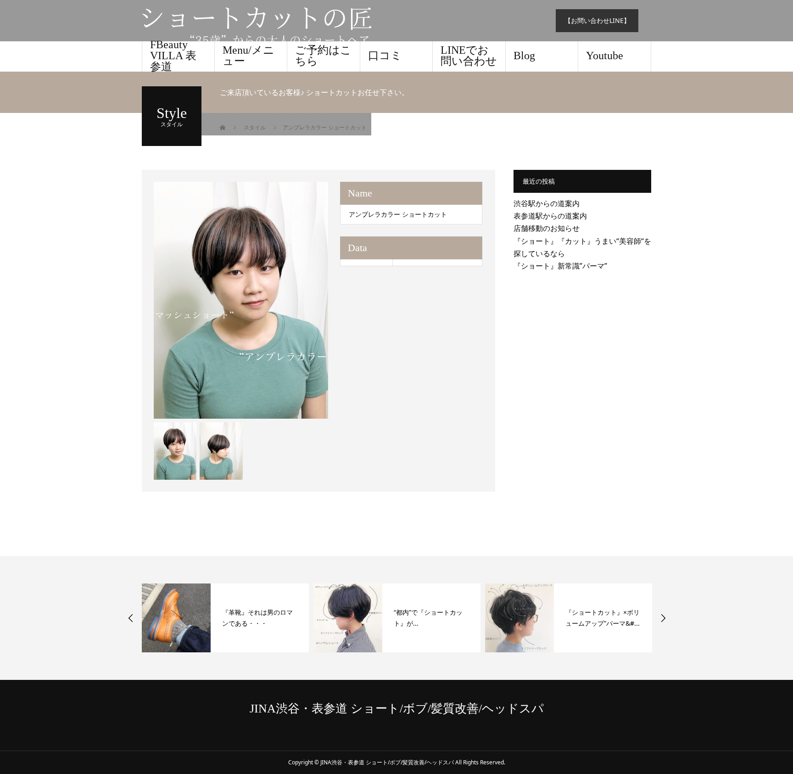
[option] (241, 300)
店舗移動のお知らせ (547, 228)
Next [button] (663, 618)
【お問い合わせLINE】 (597, 20)
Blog (524, 56)
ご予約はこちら (323, 55)
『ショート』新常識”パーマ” (560, 266)
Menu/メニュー (248, 55)
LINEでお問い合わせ (469, 55)
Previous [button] (130, 618)
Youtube (604, 56)
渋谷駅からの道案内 (547, 203)
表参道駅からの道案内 (550, 216)
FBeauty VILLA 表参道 (173, 56)
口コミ (385, 56)
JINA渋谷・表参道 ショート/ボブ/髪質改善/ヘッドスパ (397, 709)
